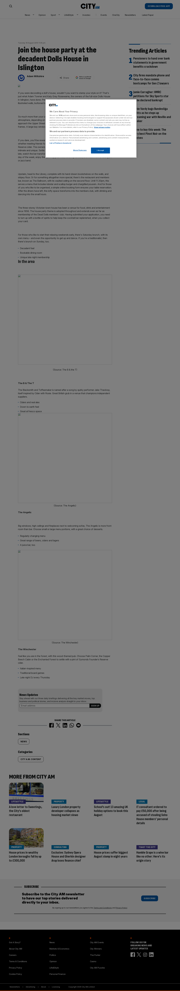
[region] (91, 128)
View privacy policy (102, 127)
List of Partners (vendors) (60, 143)
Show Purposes (80, 150)
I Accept (100, 150)
